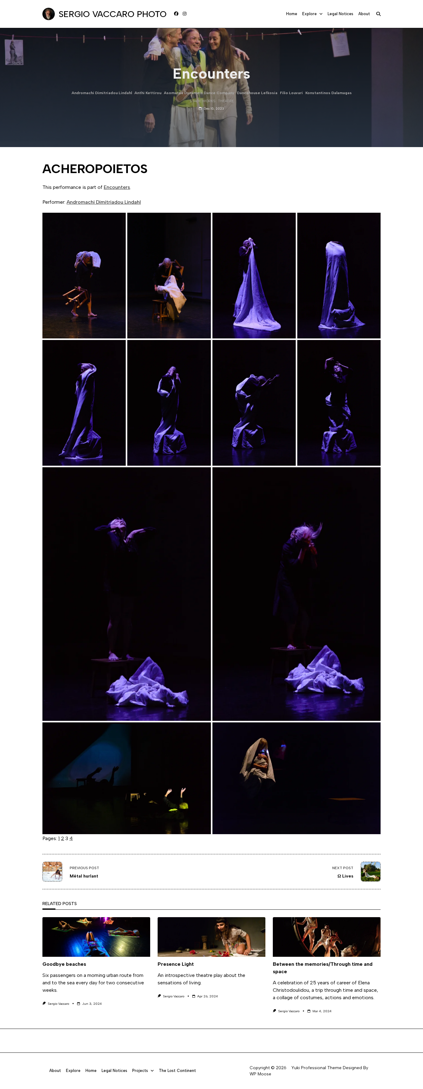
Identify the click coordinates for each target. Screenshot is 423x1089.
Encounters (117, 187)
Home (291, 13)
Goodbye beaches (64, 964)
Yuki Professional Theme (316, 1067)
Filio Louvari (291, 93)
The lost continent (177, 1070)
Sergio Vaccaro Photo (113, 14)
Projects (140, 1070)
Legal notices (340, 13)
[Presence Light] (211, 937)
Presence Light (176, 964)
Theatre (226, 101)
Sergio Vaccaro (58, 1004)
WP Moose (260, 1073)
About (364, 13)
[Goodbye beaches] (96, 937)
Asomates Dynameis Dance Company (199, 93)
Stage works (203, 101)
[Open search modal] (378, 14)
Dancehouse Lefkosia (257, 93)
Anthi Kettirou (147, 93)
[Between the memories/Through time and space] (327, 937)
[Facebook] (176, 13)
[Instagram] (184, 13)
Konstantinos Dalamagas (328, 93)
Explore (309, 13)
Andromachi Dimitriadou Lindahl (102, 93)
